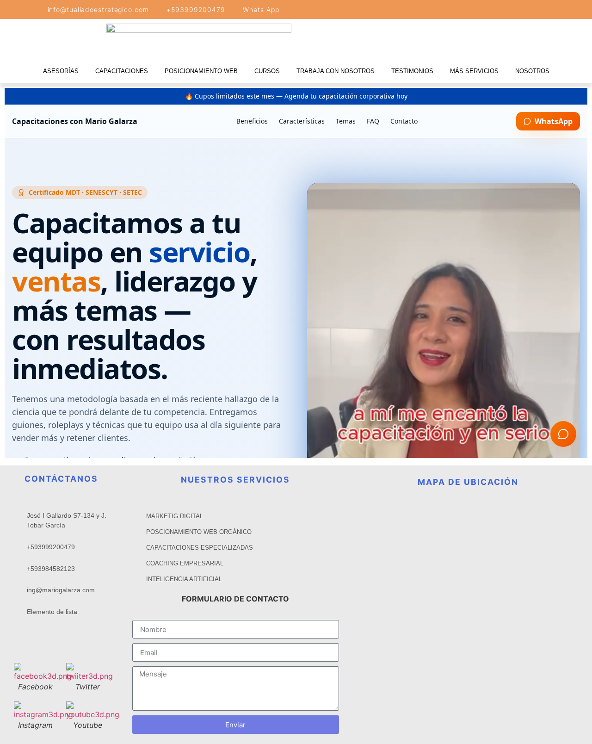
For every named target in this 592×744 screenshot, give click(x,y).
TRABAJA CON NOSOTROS (335, 71)
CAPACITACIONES (121, 71)
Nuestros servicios (235, 479)
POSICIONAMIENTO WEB (201, 71)
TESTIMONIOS (412, 71)
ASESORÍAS (61, 71)
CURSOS (267, 71)
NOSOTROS (532, 71)
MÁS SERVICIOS (474, 71)
